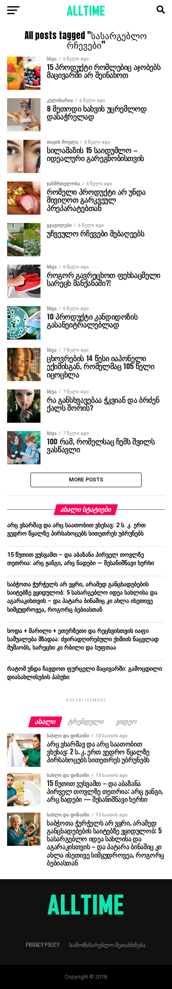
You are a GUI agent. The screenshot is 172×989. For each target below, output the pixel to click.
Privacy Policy (42, 945)
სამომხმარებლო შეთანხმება (107, 945)
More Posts (86, 479)
